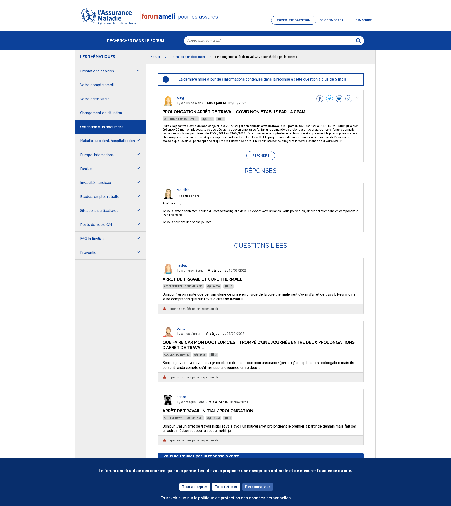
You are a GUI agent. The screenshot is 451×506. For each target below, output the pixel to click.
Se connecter (331, 20)
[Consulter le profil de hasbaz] (168, 272)
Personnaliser (257, 487)
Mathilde (183, 190)
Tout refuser (226, 487)
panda (181, 397)
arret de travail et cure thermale (202, 279)
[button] (225, 25)
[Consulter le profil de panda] (168, 404)
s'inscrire (363, 20)
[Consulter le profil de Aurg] (168, 105)
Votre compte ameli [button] (97, 85)
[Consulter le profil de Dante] (168, 335)
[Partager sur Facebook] (319, 99)
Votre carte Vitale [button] (95, 99)
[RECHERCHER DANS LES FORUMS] (358, 40)
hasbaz (182, 265)
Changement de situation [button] (101, 113)
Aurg (180, 98)
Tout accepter (194, 487)
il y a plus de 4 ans (188, 195)
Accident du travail (176, 354)
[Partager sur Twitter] (329, 99)
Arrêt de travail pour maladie (183, 286)
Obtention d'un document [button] (101, 127)
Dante (181, 328)
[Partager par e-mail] (339, 99)
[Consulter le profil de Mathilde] (168, 197)
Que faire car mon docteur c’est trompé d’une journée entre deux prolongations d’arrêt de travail (259, 345)
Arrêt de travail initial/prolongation (208, 410)
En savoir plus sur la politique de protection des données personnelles (225, 497)
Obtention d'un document (181, 119)
